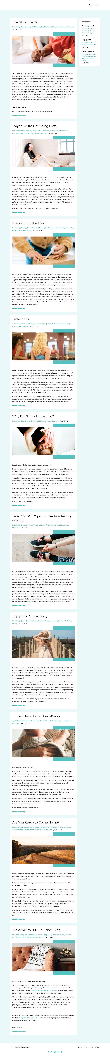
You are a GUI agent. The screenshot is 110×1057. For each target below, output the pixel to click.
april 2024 (15, 721)
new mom (63, 721)
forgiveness (62, 827)
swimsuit (61, 621)
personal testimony (67, 27)
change (23, 228)
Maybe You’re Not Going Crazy (34, 126)
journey (84, 44)
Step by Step (86, 40)
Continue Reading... (19, 115)
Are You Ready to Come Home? (35, 822)
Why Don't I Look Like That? (33, 416)
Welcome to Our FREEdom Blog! (36, 930)
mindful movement (22, 830)
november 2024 (36, 421)
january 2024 (39, 937)
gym (43, 324)
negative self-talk (62, 131)
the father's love (91, 44)
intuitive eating (54, 721)
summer (54, 621)
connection (31, 228)
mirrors (58, 324)
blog (13, 935)
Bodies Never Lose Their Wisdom (37, 716)
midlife (52, 131)
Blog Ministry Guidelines (28, 1018)
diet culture (36, 27)
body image (16, 27)
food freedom (46, 27)
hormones (45, 131)
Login (97, 5)
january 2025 (50, 324)
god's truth (60, 228)
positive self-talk (36, 830)
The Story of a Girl (25, 22)
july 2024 (60, 525)
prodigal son (47, 830)
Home (91, 5)
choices (88, 42)
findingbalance (65, 935)
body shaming (26, 27)
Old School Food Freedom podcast (45, 990)
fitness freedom (33, 525)
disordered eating (27, 827)
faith (92, 42)
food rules (85, 31)
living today (33, 621)
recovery (55, 421)
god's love (56, 27)
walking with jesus (40, 133)
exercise (39, 324)
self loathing (28, 133)
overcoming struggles (87, 33)
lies (66, 228)
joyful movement (50, 525)
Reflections (20, 319)
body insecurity (26, 131)
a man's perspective (19, 324)
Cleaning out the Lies (28, 223)
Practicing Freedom (89, 26)
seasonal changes (44, 621)
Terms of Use (88, 1047)
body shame (37, 131)
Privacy (97, 1047)
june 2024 (24, 621)
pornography (46, 421)
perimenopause (17, 133)
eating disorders (40, 827)
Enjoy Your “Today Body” (30, 616)
